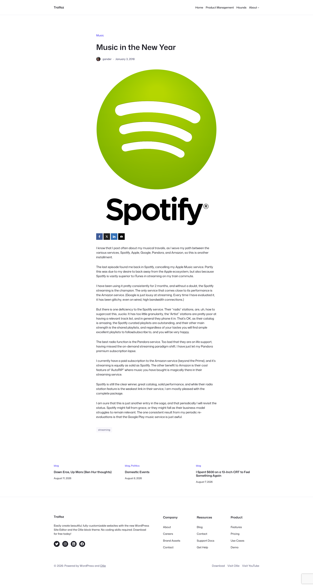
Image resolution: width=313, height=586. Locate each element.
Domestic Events (137, 472)
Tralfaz (59, 7)
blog (56, 465)
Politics (135, 465)
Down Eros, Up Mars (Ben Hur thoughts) (83, 472)
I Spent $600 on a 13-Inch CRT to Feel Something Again (223, 474)
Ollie (103, 566)
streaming (104, 430)
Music (100, 35)
